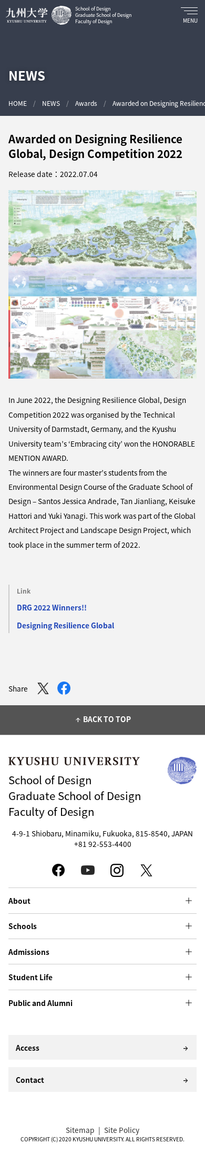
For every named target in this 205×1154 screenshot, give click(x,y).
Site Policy (121, 1130)
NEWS (51, 102)
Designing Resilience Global (65, 625)
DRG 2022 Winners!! (52, 607)
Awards (86, 102)
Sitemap (80, 1130)
